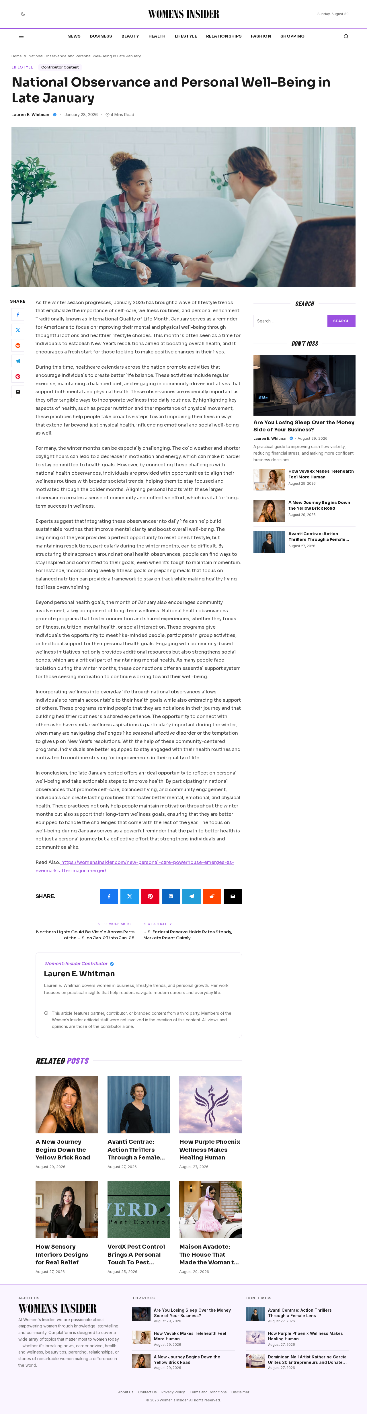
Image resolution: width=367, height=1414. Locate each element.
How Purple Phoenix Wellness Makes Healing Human (209, 1149)
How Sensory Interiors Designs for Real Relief (62, 1254)
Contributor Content (60, 67)
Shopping (292, 36)
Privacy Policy (173, 1392)
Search (341, 321)
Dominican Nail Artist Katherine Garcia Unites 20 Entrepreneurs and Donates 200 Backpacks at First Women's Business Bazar (307, 1359)
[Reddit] (17, 345)
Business (101, 36)
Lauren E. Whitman (30, 114)
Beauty (130, 36)
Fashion (261, 36)
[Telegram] (17, 361)
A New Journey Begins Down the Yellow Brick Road (63, 1149)
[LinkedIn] (171, 896)
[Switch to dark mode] (23, 14)
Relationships (224, 36)
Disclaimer (240, 1392)
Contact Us (147, 1392)
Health (157, 36)
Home (16, 56)
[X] (17, 330)
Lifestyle (186, 36)
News (74, 36)
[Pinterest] (17, 376)
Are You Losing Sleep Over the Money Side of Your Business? (192, 1313)
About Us (126, 1392)
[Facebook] (17, 314)
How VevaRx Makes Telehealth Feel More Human (321, 474)
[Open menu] (21, 36)
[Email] (17, 392)
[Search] (346, 36)
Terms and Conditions (208, 1392)
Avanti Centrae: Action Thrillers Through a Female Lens (316, 539)
